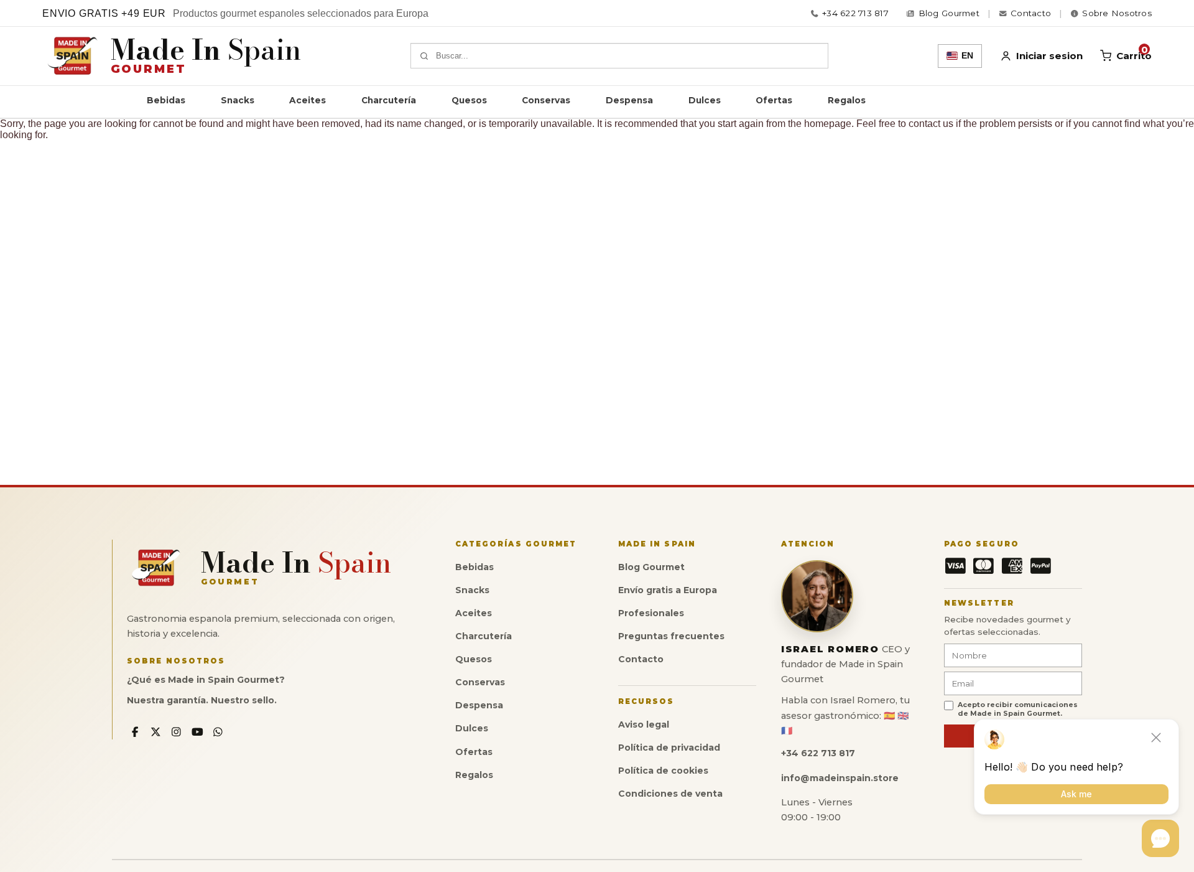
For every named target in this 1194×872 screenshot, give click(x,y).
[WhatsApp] (218, 731)
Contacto (641, 659)
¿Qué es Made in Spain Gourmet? (206, 679)
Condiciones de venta (670, 793)
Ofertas (774, 100)
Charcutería (388, 100)
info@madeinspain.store (840, 778)
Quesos (469, 100)
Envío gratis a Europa (667, 590)
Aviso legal (643, 724)
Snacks (237, 100)
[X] (156, 731)
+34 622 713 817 (855, 13)
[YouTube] (197, 731)
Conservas (546, 100)
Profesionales (651, 613)
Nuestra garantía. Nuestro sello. (202, 700)
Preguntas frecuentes (671, 636)
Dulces (704, 100)
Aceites (307, 100)
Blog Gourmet (651, 567)
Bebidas (166, 100)
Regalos (847, 100)
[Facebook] (134, 731)
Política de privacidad (669, 747)
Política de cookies (663, 770)
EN (967, 55)
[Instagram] (176, 731)
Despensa (629, 100)
